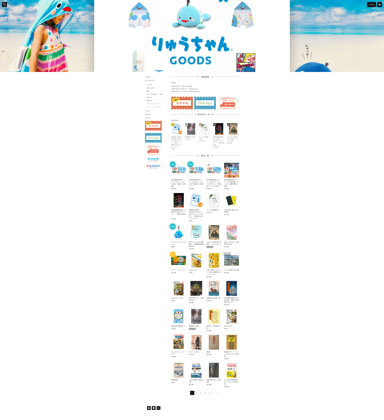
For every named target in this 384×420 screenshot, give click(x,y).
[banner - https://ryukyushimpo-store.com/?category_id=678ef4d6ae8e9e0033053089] (153, 126)
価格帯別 (149, 100)
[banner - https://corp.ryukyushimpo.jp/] (153, 166)
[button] (371, 4)
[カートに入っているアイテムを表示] (379, 4)
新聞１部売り (151, 88)
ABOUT (148, 114)
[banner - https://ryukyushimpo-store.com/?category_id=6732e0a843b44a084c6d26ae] (153, 138)
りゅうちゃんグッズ (153, 103)
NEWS (147, 118)
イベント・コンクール (154, 107)
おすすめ (149, 85)
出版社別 (149, 97)
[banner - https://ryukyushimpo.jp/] (153, 159)
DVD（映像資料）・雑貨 (154, 94)
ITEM (147, 111)
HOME (147, 77)
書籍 (148, 91)
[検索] (4, 4)
